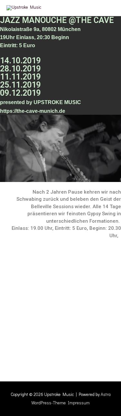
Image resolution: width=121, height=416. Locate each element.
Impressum (79, 403)
